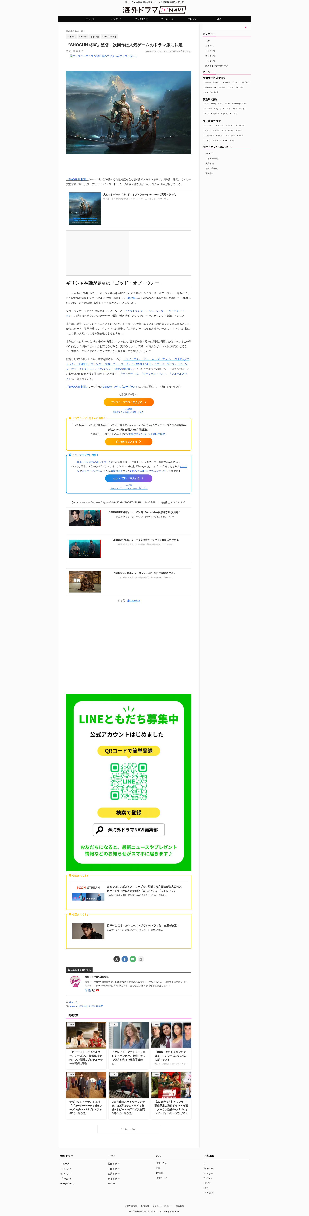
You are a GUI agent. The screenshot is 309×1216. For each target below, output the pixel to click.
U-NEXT (240, 87)
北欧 (226, 140)
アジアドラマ (141, 19)
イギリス (230, 125)
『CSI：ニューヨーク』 (117, 364)
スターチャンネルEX (211, 92)
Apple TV (218, 82)
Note (206, 1187)
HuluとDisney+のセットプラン (94, 461)
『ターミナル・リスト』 (154, 373)
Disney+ (227, 82)
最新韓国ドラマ (119, 470)
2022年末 (132, 297)
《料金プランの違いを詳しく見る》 (128, 412)
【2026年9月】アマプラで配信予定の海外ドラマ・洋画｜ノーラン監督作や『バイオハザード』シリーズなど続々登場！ (171, 1109)
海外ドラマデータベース (216, 65)
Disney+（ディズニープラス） (120, 386)
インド (217, 130)
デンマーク (231, 135)
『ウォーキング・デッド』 (156, 359)
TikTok (206, 1182)
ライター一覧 (211, 158)
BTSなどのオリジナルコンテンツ (148, 470)
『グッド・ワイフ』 (165, 364)
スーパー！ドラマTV (212, 114)
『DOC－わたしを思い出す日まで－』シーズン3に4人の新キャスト (170, 1055)
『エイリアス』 (132, 359)
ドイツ (241, 135)
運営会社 (209, 173)
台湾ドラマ (113, 1173)
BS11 (206, 104)
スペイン (221, 135)
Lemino (222, 87)
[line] (133, 959)
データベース (167, 19)
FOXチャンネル (217, 104)
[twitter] (116, 959)
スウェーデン (209, 135)
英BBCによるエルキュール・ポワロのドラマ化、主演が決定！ (143, 925)
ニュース (90, 19)
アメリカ (221, 125)
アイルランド (209, 125)
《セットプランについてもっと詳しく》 (129, 488)
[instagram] (94, 990)
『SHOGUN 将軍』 (77, 179)
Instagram (208, 1173)
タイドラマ (113, 1178)
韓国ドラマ (113, 1163)
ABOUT (209, 153)
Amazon (83, 36)
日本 (232, 140)
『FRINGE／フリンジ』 (90, 364)
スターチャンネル (240, 109)
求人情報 (209, 163)
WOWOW (208, 109)
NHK (228, 104)
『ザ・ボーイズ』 (130, 373)
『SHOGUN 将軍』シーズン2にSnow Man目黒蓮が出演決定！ (144, 512)
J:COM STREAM (210, 87)
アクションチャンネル (223, 109)
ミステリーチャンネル (230, 114)
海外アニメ (161, 1178)
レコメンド (116, 19)
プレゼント (193, 19)
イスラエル (240, 125)
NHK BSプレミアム (240, 104)
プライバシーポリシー (162, 1206)
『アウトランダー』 (136, 310)
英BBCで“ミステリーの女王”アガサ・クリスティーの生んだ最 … (135, 930)
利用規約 (145, 1206)
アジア (112, 1155)
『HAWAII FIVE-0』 (142, 364)
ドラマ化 (95, 36)
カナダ (239, 130)
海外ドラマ (161, 1163)
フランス (208, 140)
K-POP (111, 1183)
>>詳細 (128, 409)
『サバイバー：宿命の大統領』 (115, 368)
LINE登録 (208, 1192)
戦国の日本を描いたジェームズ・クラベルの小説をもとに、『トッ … (146, 516)
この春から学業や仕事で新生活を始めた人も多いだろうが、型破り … (137, 895)
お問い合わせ (211, 168)
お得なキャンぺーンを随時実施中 (147, 433)
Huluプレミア (245, 82)
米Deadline (133, 600)
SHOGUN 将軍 (109, 36)
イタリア (208, 130)
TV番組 (159, 1173)
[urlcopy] (141, 959)
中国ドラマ (113, 1168)
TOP (207, 40)
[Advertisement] (128, 647)
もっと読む (131, 1129)
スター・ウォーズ (91, 470)
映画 (158, 1168)
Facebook (208, 1168)
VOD (219, 19)
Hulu (235, 82)
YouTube (207, 1178)
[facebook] (125, 959)
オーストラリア (228, 130)
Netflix (231, 87)
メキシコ (218, 140)
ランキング (210, 55)
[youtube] (97, 990)
